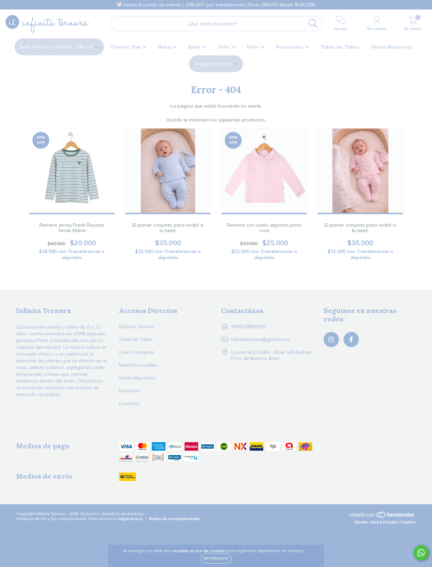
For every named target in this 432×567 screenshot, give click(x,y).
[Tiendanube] (382, 516)
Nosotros (129, 391)
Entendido (216, 558)
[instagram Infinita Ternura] (10, 5)
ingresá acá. (130, 518)
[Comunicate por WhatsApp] (421, 552)
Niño (253, 47)
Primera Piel (126, 47)
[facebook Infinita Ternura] (19, 5)
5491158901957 (248, 326)
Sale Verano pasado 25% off (57, 47)
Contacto (129, 403)
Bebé (195, 47)
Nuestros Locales (138, 365)
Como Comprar (136, 352)
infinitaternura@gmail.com (260, 339)
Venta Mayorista (391, 47)
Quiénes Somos (136, 326)
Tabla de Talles (340, 47)
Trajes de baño (214, 64)
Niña (225, 47)
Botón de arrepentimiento (174, 518)
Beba (165, 47)
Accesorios (290, 47)
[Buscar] (313, 23)
